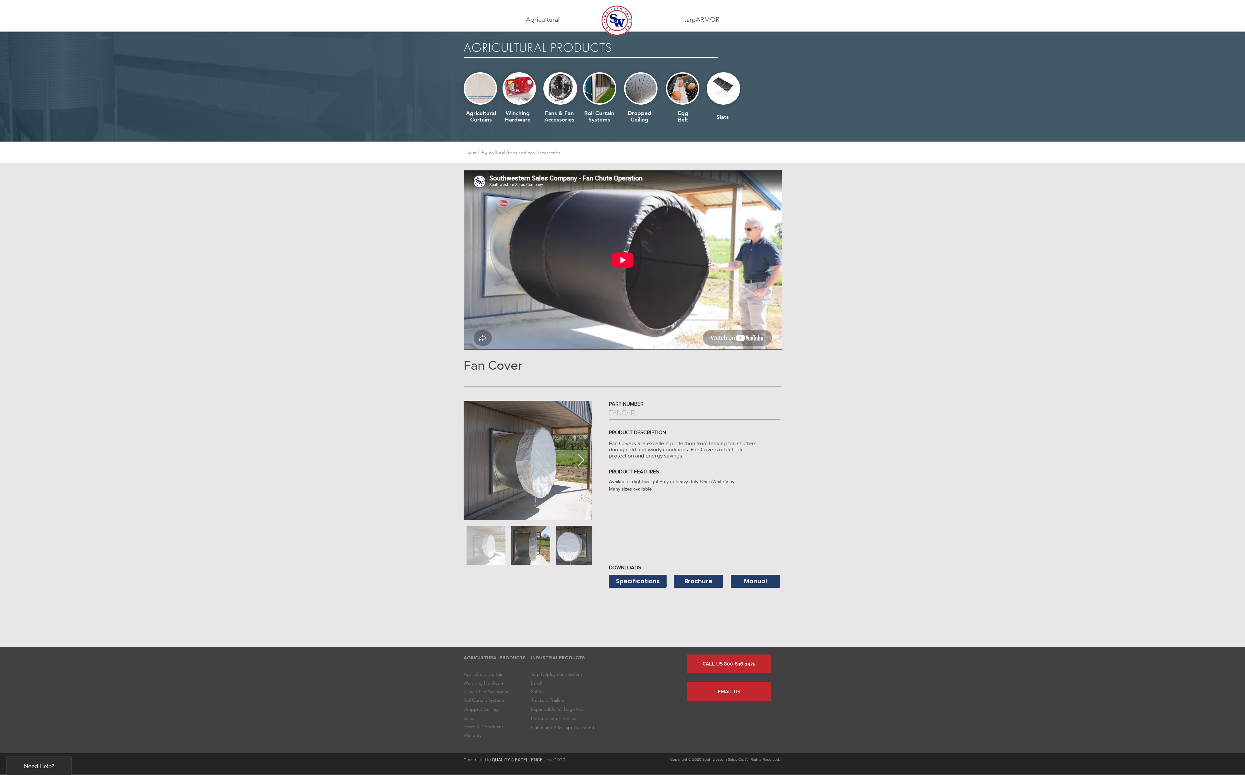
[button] (543, 19)
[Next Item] (581, 460)
